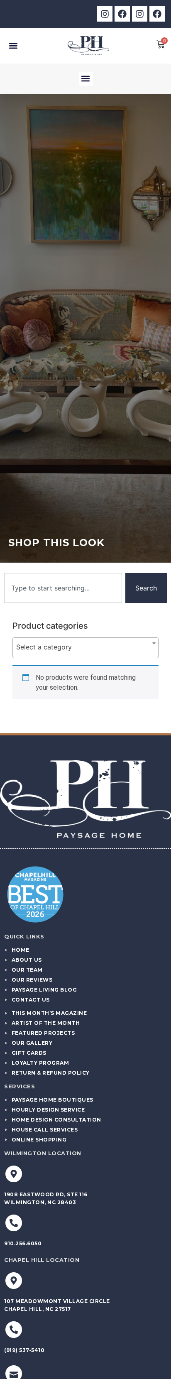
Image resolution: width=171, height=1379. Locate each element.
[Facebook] (122, 14)
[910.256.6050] (13, 1222)
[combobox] (63, 588)
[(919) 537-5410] (13, 1329)
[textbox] (85, 647)
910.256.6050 (23, 1243)
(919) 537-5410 (24, 1350)
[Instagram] (104, 14)
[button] (13, 45)
